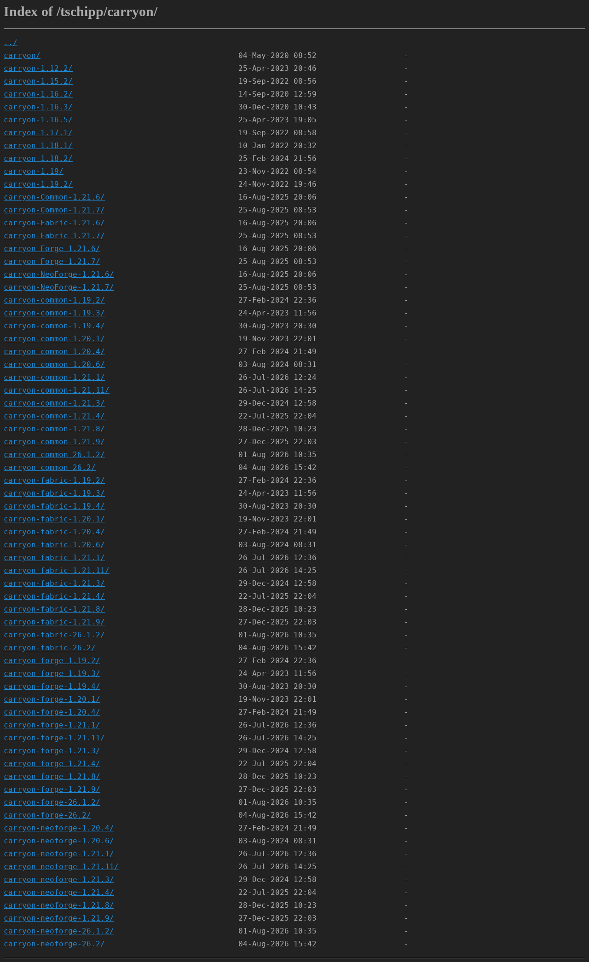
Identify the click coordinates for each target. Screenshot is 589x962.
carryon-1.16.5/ (38, 119)
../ (10, 42)
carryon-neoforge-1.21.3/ (59, 879)
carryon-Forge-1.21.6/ (52, 248)
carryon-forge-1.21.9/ (52, 789)
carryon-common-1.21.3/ (54, 403)
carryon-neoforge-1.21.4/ (59, 892)
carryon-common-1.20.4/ (54, 351)
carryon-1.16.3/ (38, 107)
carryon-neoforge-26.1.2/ (59, 931)
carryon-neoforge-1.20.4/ (59, 828)
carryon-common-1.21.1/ (54, 377)
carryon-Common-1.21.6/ (54, 197)
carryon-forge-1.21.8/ (52, 776)
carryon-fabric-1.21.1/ (54, 557)
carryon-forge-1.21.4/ (52, 763)
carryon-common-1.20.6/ (54, 364)
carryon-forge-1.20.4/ (52, 712)
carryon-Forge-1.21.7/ (52, 261)
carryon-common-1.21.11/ (57, 390)
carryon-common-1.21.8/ (54, 428)
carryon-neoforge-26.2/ (54, 943)
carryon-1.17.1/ (38, 132)
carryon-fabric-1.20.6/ (54, 544)
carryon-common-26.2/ (50, 467)
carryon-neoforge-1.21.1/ (59, 853)
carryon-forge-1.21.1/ (52, 725)
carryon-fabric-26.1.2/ (54, 634)
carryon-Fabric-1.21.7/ (54, 235)
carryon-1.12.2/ (38, 68)
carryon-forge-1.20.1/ (52, 699)
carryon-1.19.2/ (38, 184)
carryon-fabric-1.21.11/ (57, 570)
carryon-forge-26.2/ (47, 815)
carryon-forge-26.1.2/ (52, 802)
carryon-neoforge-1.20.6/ (59, 840)
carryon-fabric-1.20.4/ (54, 531)
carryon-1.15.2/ (38, 81)
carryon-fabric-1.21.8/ (54, 609)
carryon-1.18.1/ (38, 145)
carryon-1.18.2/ (38, 158)
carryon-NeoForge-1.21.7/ (59, 287)
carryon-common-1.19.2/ (54, 300)
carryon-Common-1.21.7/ (54, 210)
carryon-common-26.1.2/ (54, 454)
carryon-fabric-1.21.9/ (54, 622)
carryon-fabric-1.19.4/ (54, 506)
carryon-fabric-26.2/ (50, 647)
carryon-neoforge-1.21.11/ (61, 866)
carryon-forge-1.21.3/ (52, 750)
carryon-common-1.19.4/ (54, 325)
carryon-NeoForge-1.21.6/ (59, 274)
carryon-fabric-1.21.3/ (54, 583)
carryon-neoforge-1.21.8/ (59, 905)
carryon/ (22, 55)
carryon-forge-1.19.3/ (52, 673)
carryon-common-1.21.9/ (54, 441)
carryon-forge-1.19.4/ (52, 686)
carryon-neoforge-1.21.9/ (59, 918)
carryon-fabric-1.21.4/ (54, 596)
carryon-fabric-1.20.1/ (54, 519)
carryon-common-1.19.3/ (54, 313)
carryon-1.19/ (34, 171)
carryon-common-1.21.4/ (54, 416)
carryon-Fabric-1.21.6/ (54, 222)
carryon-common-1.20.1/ (54, 338)
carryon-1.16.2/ (38, 94)
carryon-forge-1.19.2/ (52, 660)
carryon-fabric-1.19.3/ (54, 493)
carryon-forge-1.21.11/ (54, 737)
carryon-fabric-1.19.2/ (54, 480)
